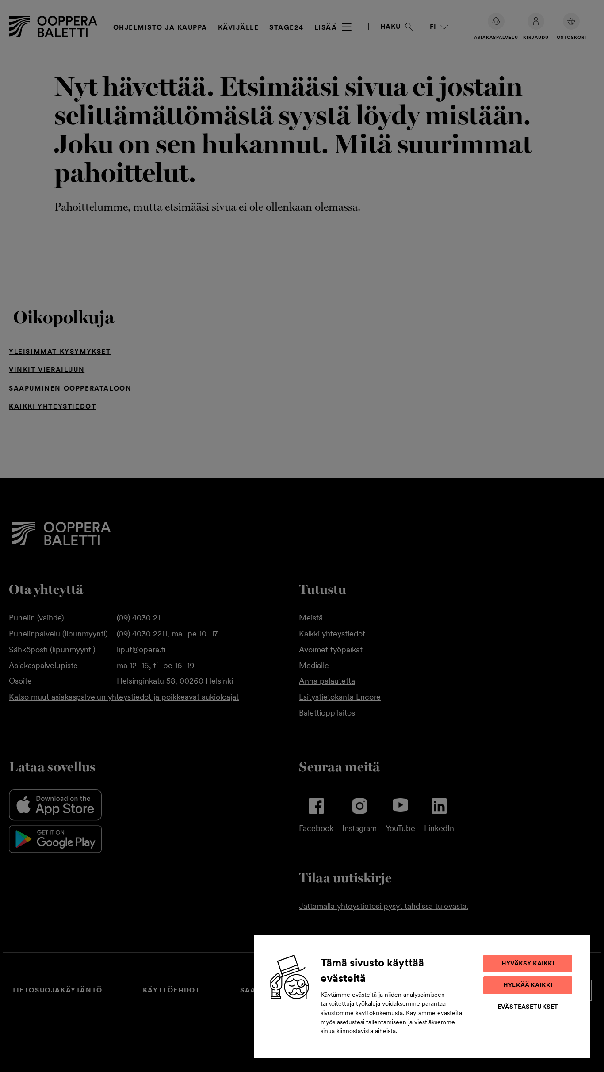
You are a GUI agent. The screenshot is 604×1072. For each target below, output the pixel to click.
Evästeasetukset (527, 1006)
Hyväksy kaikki (527, 963)
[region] (422, 996)
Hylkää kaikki (527, 984)
